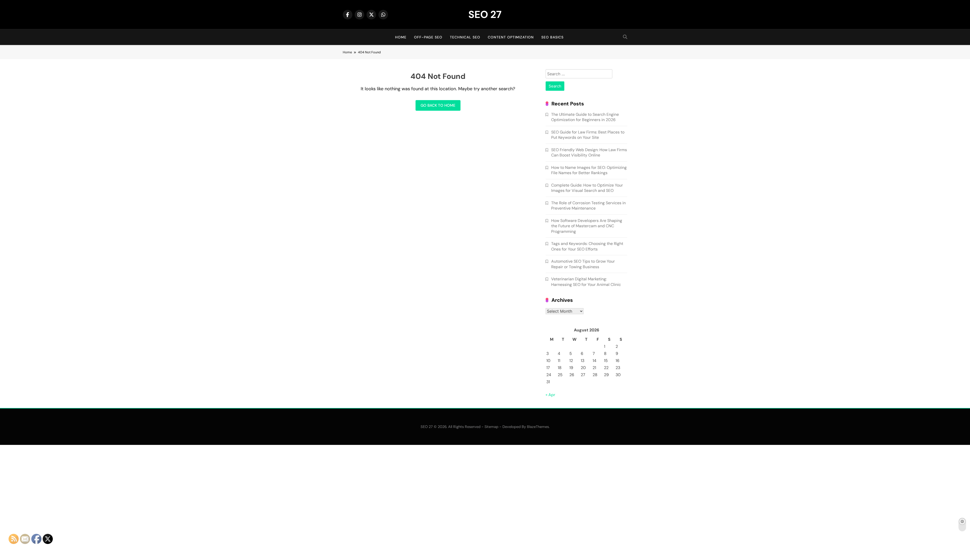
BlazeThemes (538, 426)
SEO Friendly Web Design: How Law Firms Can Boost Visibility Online (589, 152)
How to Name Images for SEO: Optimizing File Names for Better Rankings (589, 170)
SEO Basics (552, 37)
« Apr (550, 394)
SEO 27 (484, 14)
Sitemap (491, 426)
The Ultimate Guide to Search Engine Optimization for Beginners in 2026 (585, 117)
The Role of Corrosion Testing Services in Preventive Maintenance (588, 205)
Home (400, 37)
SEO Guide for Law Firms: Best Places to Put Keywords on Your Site (587, 134)
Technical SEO (465, 37)
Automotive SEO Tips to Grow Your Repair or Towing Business (583, 264)
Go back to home (438, 105)
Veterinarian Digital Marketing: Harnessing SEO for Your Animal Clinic (586, 281)
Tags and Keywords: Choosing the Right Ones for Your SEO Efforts (587, 246)
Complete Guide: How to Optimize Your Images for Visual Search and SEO (587, 188)
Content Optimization (511, 37)
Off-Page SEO (428, 37)
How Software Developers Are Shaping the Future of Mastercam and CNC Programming (586, 226)
